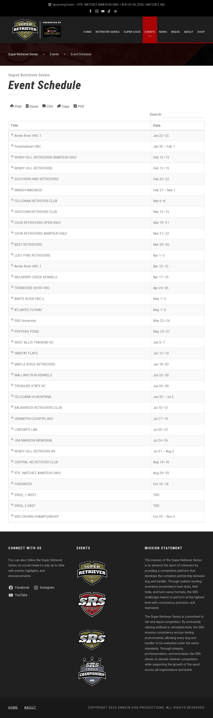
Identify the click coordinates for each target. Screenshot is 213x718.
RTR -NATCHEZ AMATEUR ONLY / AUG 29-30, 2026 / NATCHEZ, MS (121, 4)
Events (150, 31)
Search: (156, 115)
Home (88, 31)
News (163, 31)
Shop (201, 31)
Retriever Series (108, 31)
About (188, 31)
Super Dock (132, 31)
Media (175, 31)
